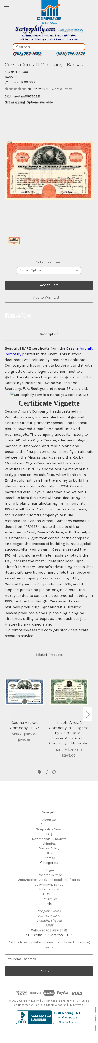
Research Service (49, 875)
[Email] (12, 316)
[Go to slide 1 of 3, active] (39, 772)
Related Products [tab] (49, 655)
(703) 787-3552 (27, 53)
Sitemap (49, 858)
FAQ (49, 834)
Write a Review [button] (62, 89)
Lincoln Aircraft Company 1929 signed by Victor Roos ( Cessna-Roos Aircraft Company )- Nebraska (68, 732)
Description (49, 334)
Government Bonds (49, 884)
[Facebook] (7, 316)
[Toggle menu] (6, 6)
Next (87, 714)
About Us (49, 820)
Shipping (49, 844)
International (49, 889)
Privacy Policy (49, 848)
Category (49, 870)
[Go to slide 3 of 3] (54, 772)
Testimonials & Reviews (49, 839)
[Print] (18, 316)
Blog (49, 853)
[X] (23, 316)
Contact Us (49, 824)
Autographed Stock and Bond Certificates (49, 880)
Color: (49, 262)
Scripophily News (49, 829)
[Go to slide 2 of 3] (46, 772)
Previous (5, 714)
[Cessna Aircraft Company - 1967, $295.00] (24, 692)
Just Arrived (49, 899)
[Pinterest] (29, 316)
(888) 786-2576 (70, 53)
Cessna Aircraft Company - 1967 (24, 725)
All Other (49, 894)
